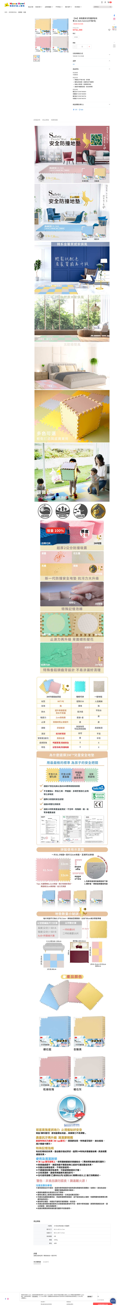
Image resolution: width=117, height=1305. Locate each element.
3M (74, 64)
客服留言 (69, 1302)
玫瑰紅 (76, 37)
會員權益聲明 (70, 1304)
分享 (76, 109)
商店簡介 (43, 1302)
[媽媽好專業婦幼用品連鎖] (15, 5)
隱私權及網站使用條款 (46, 1304)
